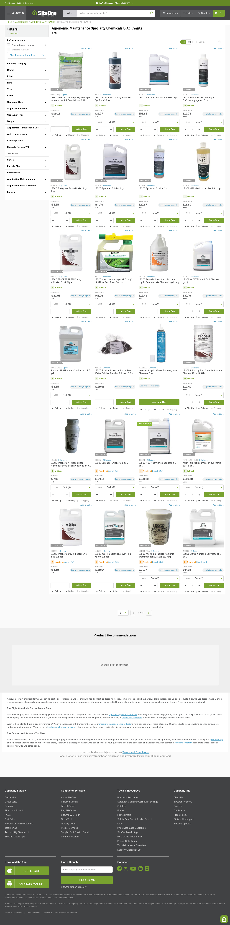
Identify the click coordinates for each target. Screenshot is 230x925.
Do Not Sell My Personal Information (60, 913)
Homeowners (124, 815)
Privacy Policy (33, 913)
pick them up (216, 739)
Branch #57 (113, 471)
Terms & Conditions (14, 913)
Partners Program (183, 742)
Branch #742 (201, 562)
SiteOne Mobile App (15, 836)
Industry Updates (182, 823)
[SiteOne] (44, 16)
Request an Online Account (19, 823)
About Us (178, 797)
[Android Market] (30, 883)
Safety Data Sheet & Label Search (134, 819)
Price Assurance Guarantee (131, 828)
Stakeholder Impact (184, 819)
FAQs (8, 815)
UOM (100, 122)
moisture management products (115, 724)
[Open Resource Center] (224, 919)
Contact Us (10, 797)
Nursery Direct (68, 823)
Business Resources (128, 797)
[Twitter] (127, 870)
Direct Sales (11, 801)
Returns (9, 806)
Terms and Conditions (136, 752)
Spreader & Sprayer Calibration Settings (137, 801)
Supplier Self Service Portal (75, 832)
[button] (29, 3)
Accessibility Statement (17, 832)
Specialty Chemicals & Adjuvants (74, 22)
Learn (120, 823)
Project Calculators (127, 841)
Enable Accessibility (13, 3)
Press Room (180, 815)
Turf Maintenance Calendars (131, 845)
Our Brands (180, 810)
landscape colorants (132, 717)
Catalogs (121, 806)
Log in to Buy (159, 402)
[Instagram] (148, 870)
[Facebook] (120, 870)
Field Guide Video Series (130, 836)
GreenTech (66, 819)
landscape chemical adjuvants (62, 727)
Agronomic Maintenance (43, 22)
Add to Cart (81, 129)
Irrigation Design (69, 801)
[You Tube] (134, 870)
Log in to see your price (80, 114)
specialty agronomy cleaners (123, 714)
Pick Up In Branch (14, 810)
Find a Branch (69, 862)
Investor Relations (183, 801)
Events (121, 810)
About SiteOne (68, 797)
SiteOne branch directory (74, 887)
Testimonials (11, 828)
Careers (178, 806)
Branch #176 (113, 562)
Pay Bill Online (68, 810)
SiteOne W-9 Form (70, 815)
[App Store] (30, 870)
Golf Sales (10, 819)
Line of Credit (67, 806)
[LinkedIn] (141, 870)
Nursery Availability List (129, 850)
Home (9, 22)
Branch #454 (157, 471)
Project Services (69, 828)
